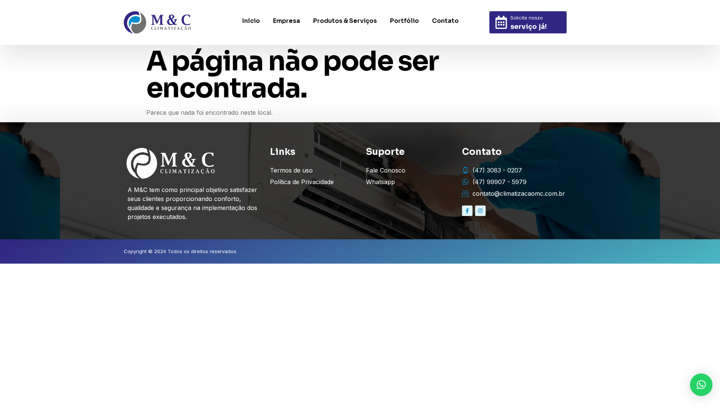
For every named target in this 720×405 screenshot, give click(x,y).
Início (251, 21)
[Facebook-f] (467, 211)
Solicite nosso (526, 18)
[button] (701, 385)
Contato (445, 21)
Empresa (286, 21)
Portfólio (404, 21)
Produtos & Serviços (345, 21)
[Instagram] (480, 211)
